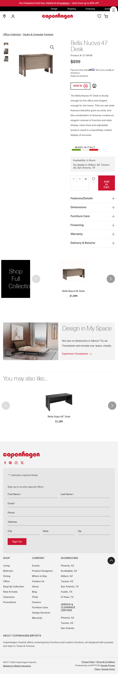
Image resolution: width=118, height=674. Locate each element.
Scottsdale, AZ (69, 571)
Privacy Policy (88, 662)
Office (6, 581)
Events (35, 565)
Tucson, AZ (67, 581)
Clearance (9, 597)
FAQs (35, 597)
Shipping (71, 9)
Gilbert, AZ (67, 576)
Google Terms (108, 669)
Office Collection (12, 34)
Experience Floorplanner (75, 353)
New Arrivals (10, 591)
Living (6, 565)
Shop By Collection (13, 586)
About (35, 586)
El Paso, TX (67, 597)
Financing (90, 9)
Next (110, 279)
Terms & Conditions (105, 662)
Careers (36, 602)
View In (78, 86)
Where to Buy (39, 576)
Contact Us (38, 581)
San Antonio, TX (70, 586)
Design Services (41, 612)
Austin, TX (66, 591)
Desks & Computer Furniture (38, 34)
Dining (6, 576)
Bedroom (8, 571)
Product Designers (42, 571)
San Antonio (67, 628)
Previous (36, 279)
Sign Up (17, 541)
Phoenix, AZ (67, 565)
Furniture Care (40, 607)
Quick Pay (109, 9)
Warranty (37, 618)
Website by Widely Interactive (17, 666)
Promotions (9, 602)
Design (54, 9)
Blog (34, 591)
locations (64, 3)
